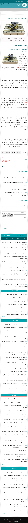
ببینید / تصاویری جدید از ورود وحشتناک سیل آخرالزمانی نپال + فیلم (15, 337)
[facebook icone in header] (6, 158)
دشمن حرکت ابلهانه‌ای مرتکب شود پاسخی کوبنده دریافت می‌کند (14, 178)
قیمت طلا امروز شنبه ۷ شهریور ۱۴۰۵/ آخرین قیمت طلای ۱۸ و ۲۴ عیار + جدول (14, 249)
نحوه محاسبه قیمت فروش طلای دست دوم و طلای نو (15, 327)
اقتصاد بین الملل (18, 45)
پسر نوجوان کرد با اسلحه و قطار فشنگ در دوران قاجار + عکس (15, 415)
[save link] (9, 161)
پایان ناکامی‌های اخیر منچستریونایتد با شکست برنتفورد (14, 182)
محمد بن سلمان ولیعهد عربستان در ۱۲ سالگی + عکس (15, 402)
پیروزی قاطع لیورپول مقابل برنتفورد (18, 189)
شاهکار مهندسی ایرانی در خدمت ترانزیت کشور (16, 294)
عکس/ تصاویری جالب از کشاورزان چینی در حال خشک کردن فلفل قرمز (15, 436)
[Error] (2, 166)
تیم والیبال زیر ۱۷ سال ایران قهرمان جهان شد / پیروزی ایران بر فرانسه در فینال (14, 460)
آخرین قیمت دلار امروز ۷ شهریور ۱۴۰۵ (18, 270)
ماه (12, 238)
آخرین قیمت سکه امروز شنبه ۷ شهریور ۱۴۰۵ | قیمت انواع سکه (14, 280)
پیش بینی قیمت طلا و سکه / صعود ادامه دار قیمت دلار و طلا (15, 348)
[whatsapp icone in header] (9, 158)
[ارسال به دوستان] (6, 161)
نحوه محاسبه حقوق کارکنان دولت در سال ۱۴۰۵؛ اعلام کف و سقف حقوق (14, 390)
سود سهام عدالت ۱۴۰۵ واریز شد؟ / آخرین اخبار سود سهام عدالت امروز (14, 243)
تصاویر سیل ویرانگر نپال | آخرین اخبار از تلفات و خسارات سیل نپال (15, 384)
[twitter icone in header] (3, 4)
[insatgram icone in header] (1, 4)
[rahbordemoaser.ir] (21, 5)
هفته (18, 238)
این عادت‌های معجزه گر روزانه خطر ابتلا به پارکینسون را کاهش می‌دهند (15, 275)
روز (24, 238)
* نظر (23, 217)
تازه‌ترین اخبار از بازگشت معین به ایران (18, 371)
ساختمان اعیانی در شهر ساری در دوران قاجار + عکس (15, 411)
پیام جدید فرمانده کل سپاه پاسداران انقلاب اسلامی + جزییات (15, 427)
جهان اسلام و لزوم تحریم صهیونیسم (18, 308)
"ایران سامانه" (11, 521)
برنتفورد (18, 152)
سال (7, 238)
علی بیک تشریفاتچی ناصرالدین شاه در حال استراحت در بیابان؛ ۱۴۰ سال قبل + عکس (15, 406)
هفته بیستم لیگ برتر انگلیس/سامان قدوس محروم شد (15, 186)
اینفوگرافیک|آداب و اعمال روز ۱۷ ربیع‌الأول (17, 451)
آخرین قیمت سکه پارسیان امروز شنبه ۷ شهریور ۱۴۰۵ (15, 253)
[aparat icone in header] (5, 4)
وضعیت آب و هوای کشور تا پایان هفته (18, 368)
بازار (18, 67)
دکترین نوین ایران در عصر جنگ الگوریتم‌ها (17, 304)
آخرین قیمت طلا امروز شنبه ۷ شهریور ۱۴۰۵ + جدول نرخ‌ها (14, 267)
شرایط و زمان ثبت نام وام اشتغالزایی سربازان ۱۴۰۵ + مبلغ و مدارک (14, 342)
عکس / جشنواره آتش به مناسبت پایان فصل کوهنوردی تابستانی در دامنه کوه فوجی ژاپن (15, 446)
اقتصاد (25, 45)
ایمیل (24, 208)
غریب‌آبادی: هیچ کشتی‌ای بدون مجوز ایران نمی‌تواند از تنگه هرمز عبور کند (15, 441)
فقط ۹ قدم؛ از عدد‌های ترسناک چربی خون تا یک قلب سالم (14, 399)
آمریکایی (13, 152)
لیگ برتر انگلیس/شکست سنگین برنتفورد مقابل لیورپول (14, 192)
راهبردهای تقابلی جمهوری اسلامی (19, 298)
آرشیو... (3, 316)
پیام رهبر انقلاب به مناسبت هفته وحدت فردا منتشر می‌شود (14, 431)
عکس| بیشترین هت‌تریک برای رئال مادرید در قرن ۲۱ (15, 324)
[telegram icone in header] (8, 4)
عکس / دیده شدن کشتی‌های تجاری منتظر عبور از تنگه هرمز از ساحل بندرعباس (15, 455)
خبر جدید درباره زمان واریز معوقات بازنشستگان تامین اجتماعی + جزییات (15, 257)
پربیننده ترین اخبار (20, 235)
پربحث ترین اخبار (7, 235)
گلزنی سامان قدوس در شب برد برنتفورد (18, 196)
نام (24, 205)
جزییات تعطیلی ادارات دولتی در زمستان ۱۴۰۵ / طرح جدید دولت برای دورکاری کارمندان (14, 285)
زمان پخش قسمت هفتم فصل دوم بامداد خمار (16, 380)
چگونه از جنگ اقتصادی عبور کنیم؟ (19, 311)
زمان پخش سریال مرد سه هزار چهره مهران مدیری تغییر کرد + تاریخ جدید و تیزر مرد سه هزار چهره (14, 263)
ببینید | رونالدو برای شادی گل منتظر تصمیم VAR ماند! (15, 423)
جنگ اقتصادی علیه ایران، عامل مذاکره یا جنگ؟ (16, 314)
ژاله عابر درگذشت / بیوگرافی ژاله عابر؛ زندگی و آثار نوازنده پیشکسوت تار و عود (15, 358)
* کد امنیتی (23, 212)
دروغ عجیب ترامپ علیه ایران (20, 301)
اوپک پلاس (8, 152)
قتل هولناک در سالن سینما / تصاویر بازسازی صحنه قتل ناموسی (15, 376)
